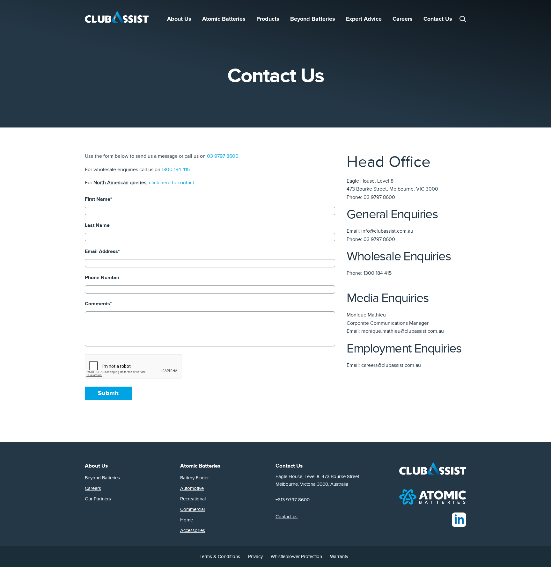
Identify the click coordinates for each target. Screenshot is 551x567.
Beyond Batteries (312, 19)
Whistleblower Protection (296, 556)
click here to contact (171, 182)
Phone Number (102, 277)
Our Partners (98, 499)
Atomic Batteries (224, 19)
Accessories (192, 530)
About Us (179, 19)
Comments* (98, 303)
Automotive (192, 488)
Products (267, 19)
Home (186, 520)
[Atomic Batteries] (432, 496)
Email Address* (102, 251)
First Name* (98, 199)
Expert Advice (364, 19)
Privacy (255, 556)
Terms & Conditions (220, 556)
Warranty (339, 556)
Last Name (97, 225)
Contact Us (437, 19)
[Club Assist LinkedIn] (459, 519)
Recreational (193, 499)
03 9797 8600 (223, 156)
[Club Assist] (117, 19)
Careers (403, 19)
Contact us (287, 517)
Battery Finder (194, 478)
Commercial (192, 509)
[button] (462, 19)
